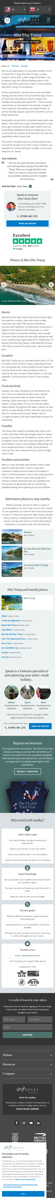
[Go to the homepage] (28, 20)
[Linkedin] (38, 1123)
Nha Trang (29, 598)
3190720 (48, 1191)
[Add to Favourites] (5, 55)
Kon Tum (6, 643)
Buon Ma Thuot (10, 625)
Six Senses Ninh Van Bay (36, 565)
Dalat (4, 616)
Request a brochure (27, 771)
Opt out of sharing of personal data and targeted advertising (20, 1185)
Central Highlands (11, 620)
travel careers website (27, 1108)
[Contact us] (7, 20)
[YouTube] (31, 1123)
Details (24, 66)
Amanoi (28, 532)
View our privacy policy (25, 1179)
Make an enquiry (27, 223)
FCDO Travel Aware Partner (27, 955)
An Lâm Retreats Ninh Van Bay (37, 550)
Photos (15, 66)
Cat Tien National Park (13, 638)
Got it (23, 1193)
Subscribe (27, 1035)
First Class (22, 186)
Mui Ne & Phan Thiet (12, 634)
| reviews (26, 246)
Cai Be (5, 652)
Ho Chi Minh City (10, 647)
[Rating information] (30, 186)
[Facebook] (16, 1123)
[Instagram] (24, 1123)
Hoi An (5, 657)
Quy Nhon (7, 629)
